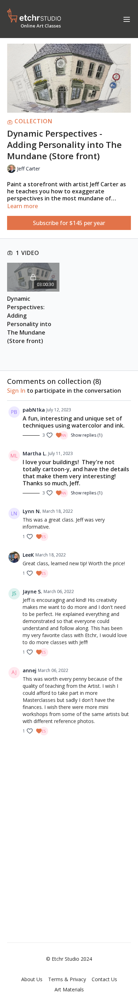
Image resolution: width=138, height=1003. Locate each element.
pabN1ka (34, 409)
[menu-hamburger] (126, 19)
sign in (16, 390)
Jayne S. (32, 591)
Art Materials (69, 989)
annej (29, 670)
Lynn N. (32, 511)
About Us (31, 979)
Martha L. (35, 453)
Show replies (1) (86, 435)
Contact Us (104, 979)
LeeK (28, 555)
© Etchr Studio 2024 (69, 959)
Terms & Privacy (67, 979)
